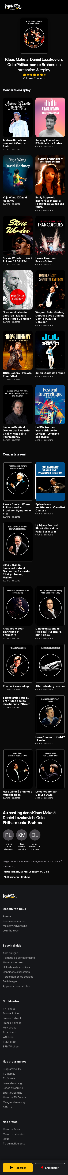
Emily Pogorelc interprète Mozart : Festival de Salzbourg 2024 (49, 202)
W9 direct (8, 1037)
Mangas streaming (14, 1102)
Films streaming (12, 1083)
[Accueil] (13, 7)
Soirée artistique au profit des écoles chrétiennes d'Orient (17, 701)
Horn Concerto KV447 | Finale (50, 739)
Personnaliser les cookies (18, 976)
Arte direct (9, 1032)
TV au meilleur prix (14, 1143)
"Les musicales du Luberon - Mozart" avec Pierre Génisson (17, 315)
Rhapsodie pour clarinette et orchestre (13, 632)
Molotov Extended (14, 1134)
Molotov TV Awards (15, 1097)
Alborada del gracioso (50, 686)
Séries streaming (13, 1088)
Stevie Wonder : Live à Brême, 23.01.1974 (17, 260)
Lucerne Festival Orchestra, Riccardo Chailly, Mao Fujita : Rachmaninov (16, 432)
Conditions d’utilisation (16, 972)
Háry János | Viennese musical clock (17, 793)
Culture (27, 78)
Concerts (39, 78)
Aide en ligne (10, 953)
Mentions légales (13, 962)
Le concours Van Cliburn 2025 (46, 793)
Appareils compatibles (16, 986)
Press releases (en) (15, 921)
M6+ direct (9, 1027)
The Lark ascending (16, 686)
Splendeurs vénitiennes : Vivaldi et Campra (50, 507)
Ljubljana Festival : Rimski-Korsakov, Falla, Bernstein (47, 528)
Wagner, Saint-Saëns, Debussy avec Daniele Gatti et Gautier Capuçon (50, 317)
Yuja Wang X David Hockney (15, 199)
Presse (7, 916)
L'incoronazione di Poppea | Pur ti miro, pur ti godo (48, 632)
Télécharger (10, 981)
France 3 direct (12, 1018)
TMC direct (9, 1041)
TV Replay (9, 1073)
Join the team (11, 930)
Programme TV (12, 1069)
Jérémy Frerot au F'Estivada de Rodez (48, 142)
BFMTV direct (11, 1046)
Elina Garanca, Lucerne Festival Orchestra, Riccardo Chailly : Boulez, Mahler (16, 571)
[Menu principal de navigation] (62, 7)
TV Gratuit (9, 1078)
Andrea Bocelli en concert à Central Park (14, 143)
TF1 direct (9, 1008)
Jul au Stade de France (50, 373)
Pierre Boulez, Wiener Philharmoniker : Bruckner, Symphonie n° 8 (17, 509)
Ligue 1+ (8, 1138)
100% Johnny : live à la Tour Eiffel (17, 374)
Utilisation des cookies (16, 967)
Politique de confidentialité (19, 957)
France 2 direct (12, 1013)
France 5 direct (12, 1022)
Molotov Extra (11, 1129)
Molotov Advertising (15, 925)
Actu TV (8, 1107)
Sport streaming (12, 1092)
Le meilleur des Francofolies (45, 260)
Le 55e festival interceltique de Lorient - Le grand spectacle (47, 432)
